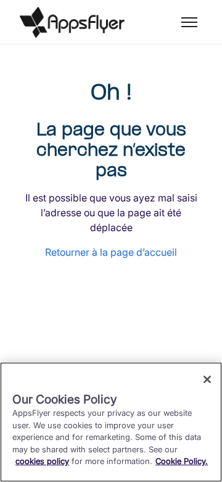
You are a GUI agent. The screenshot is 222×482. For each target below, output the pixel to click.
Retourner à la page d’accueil (111, 252)
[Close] (207, 379)
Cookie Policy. (181, 461)
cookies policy (42, 461)
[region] (111, 422)
